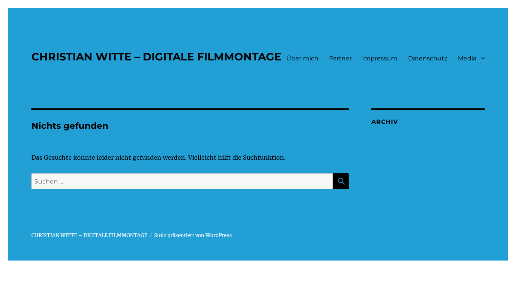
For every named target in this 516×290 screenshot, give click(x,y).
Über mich (302, 58)
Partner (340, 58)
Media (467, 58)
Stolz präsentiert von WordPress (193, 235)
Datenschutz (427, 58)
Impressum (379, 58)
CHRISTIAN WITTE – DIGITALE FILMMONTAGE (156, 56)
